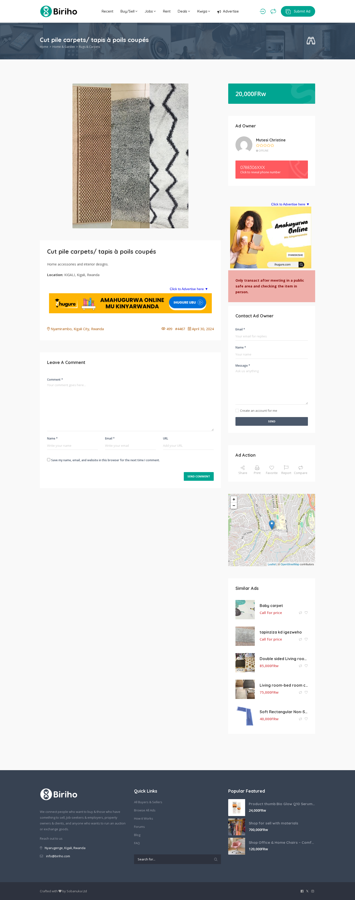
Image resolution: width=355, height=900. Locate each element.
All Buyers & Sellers (148, 802)
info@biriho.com (58, 856)
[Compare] (273, 11)
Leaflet (272, 564)
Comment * (55, 379)
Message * (242, 365)
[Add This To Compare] (301, 613)
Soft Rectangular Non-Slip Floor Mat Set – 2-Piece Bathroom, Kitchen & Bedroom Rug (284, 711)
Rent (166, 11)
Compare (300, 473)
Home (44, 47)
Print (257, 473)
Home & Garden (63, 47)
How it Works (143, 818)
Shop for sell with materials (273, 823)
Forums (139, 826)
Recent (107, 11)
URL (165, 438)
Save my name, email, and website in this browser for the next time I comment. (105, 460)
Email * (110, 438)
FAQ (137, 843)
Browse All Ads (145, 810)
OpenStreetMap (290, 564)
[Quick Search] (311, 40)
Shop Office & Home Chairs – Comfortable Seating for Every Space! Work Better (282, 842)
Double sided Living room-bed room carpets (284, 658)
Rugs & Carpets (89, 47)
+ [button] (234, 499)
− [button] (234, 505)
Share (242, 473)
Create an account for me (258, 410)
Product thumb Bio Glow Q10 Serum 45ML (282, 804)
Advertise (231, 11)
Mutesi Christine (271, 140)
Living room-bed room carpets (284, 685)
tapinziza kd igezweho (281, 632)
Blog (137, 835)
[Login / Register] (263, 11)
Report (286, 473)
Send (271, 421)
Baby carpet (271, 605)
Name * (52, 438)
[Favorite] (306, 613)
